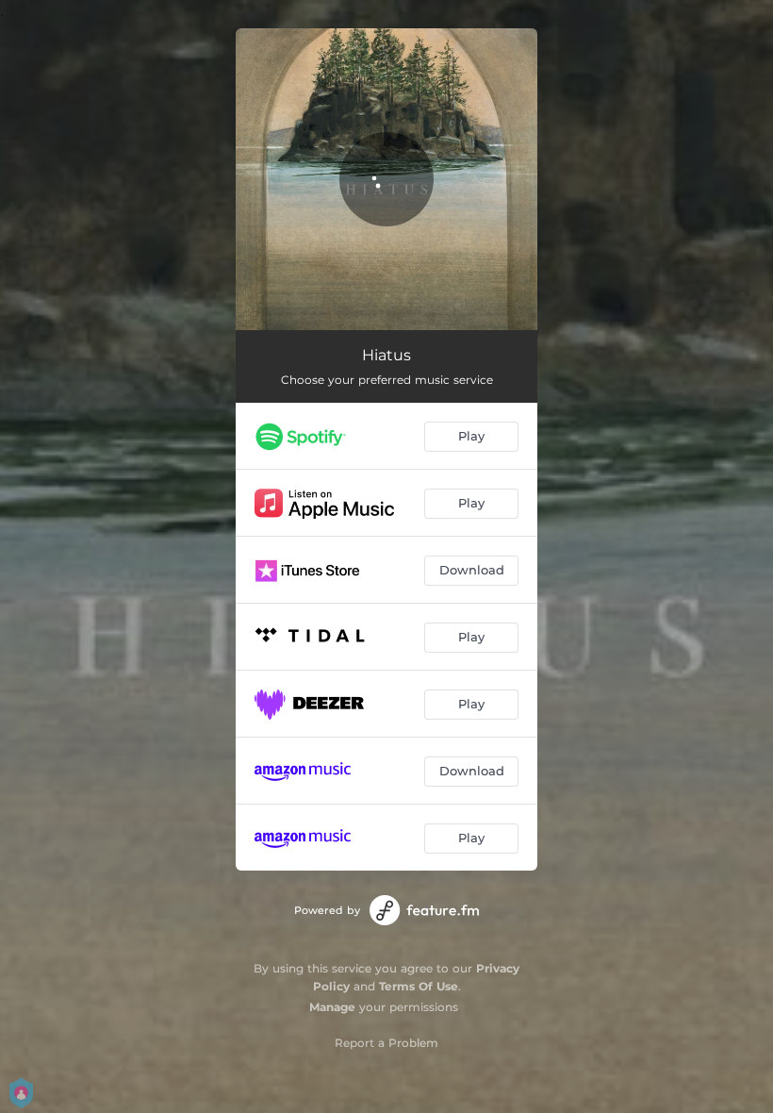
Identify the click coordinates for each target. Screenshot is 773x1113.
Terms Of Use (418, 986)
